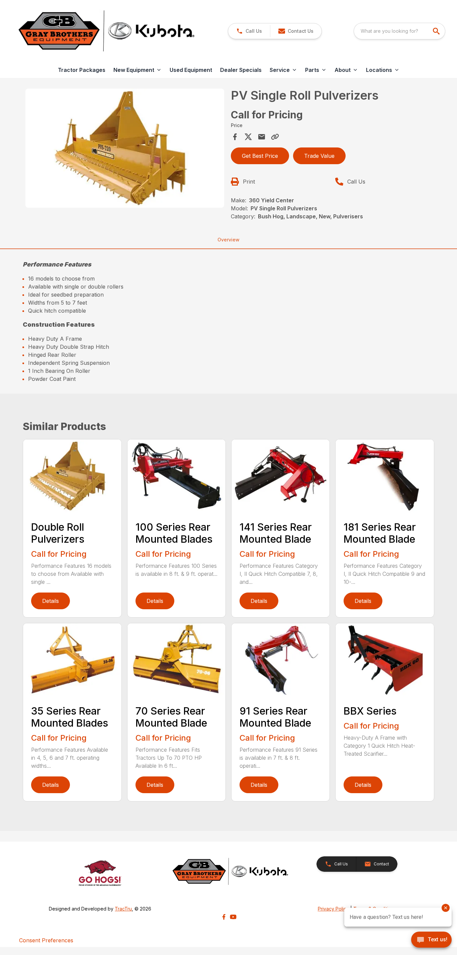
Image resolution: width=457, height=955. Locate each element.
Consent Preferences (46, 940)
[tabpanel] (124, 149)
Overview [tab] (228, 239)
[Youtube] (233, 917)
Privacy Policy (333, 909)
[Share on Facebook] (235, 137)
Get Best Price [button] (260, 155)
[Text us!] (431, 940)
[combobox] (399, 31)
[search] (437, 31)
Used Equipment (191, 70)
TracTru (123, 909)
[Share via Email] (262, 137)
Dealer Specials (241, 70)
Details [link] (50, 601)
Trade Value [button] (319, 155)
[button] (249, 31)
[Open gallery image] (124, 148)
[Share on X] (248, 137)
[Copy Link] (275, 137)
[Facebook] (223, 917)
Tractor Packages (81, 70)
